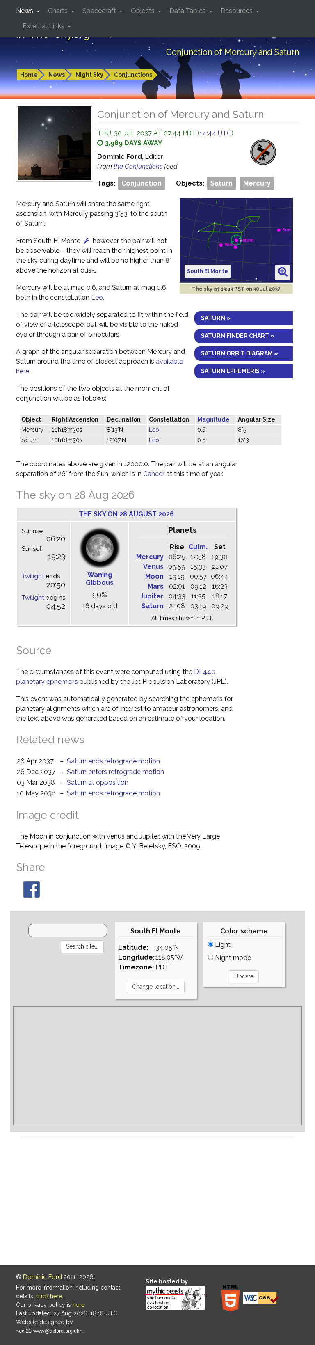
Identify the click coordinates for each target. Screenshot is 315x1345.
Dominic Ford (42, 1277)
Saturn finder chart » (237, 335)
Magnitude (213, 419)
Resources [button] (237, 11)
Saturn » (216, 318)
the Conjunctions (139, 166)
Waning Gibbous (100, 579)
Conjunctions (133, 74)
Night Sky (89, 74)
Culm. (198, 547)
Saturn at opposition (97, 782)
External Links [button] (44, 26)
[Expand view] (283, 272)
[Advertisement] (157, 1065)
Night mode (232, 958)
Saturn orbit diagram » (239, 353)
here (78, 1304)
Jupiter (152, 596)
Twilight (33, 576)
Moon (154, 576)
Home (29, 74)
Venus (153, 567)
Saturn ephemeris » (233, 371)
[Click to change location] (86, 241)
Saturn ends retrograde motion (113, 761)
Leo (97, 297)
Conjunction (141, 183)
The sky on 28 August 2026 (126, 514)
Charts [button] (58, 11)
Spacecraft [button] (100, 11)
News (56, 74)
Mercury (257, 183)
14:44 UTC (215, 133)
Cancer (153, 474)
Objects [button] (143, 11)
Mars (156, 586)
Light (222, 945)
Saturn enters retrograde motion (115, 772)
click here (49, 1296)
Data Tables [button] (188, 11)
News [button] (25, 11)
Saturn (221, 183)
